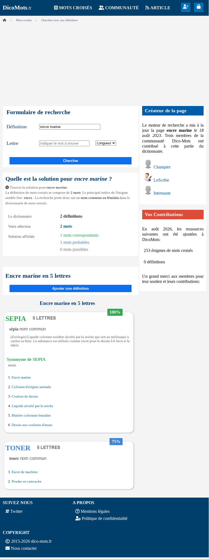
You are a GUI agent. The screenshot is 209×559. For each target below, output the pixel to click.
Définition (17, 126)
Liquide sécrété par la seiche (32, 406)
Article (160, 7)
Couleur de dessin (25, 396)
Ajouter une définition (70, 288)
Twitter (16, 511)
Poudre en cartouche (27, 481)
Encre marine (21, 377)
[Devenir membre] (185, 6)
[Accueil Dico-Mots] (4, 20)
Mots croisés (75, 7)
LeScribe (161, 180)
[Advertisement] (104, 62)
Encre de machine (25, 472)
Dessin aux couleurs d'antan (32, 425)
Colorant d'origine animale (31, 387)
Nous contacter (24, 548)
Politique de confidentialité (104, 518)
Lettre (12, 143)
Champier (162, 167)
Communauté (122, 7)
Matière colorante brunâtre (31, 415)
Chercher (70, 161)
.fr (17, 8)
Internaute (162, 193)
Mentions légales (95, 511)
